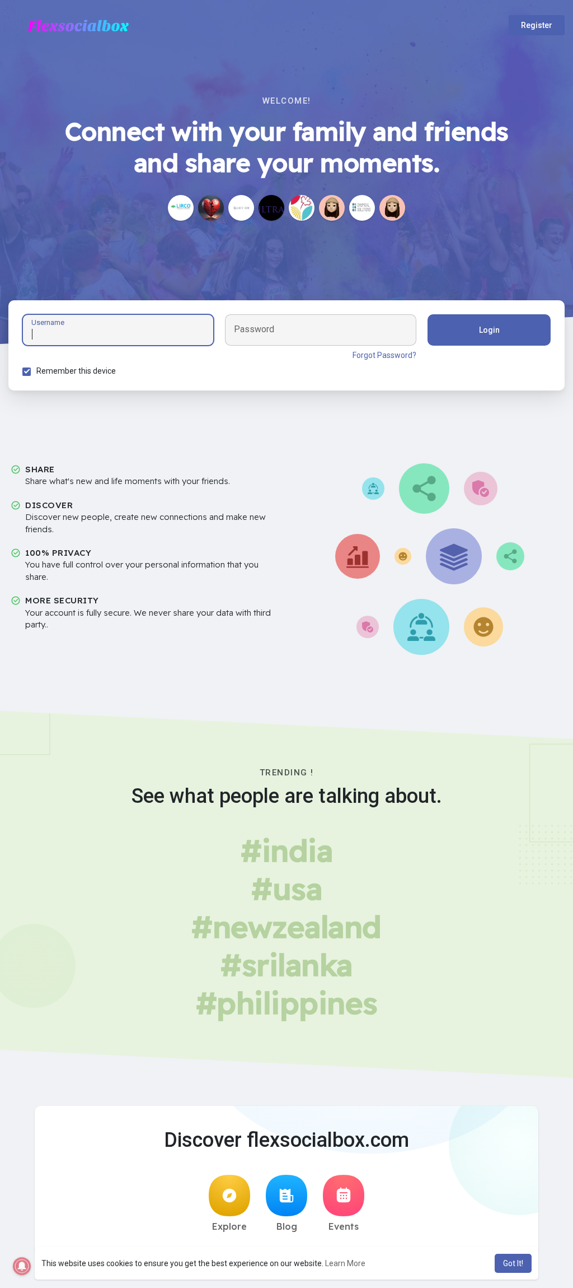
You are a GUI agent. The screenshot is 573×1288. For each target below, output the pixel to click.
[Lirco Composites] (181, 208)
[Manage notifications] (22, 1266)
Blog (286, 1226)
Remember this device (76, 370)
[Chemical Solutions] (362, 208)
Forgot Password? (384, 355)
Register (536, 25)
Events (343, 1226)
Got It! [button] (513, 1263)
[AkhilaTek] (332, 208)
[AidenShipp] (392, 208)
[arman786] (211, 208)
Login (489, 330)
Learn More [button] (345, 1263)
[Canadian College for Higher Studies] (301, 208)
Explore (229, 1226)
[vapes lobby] (241, 208)
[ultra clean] (271, 208)
